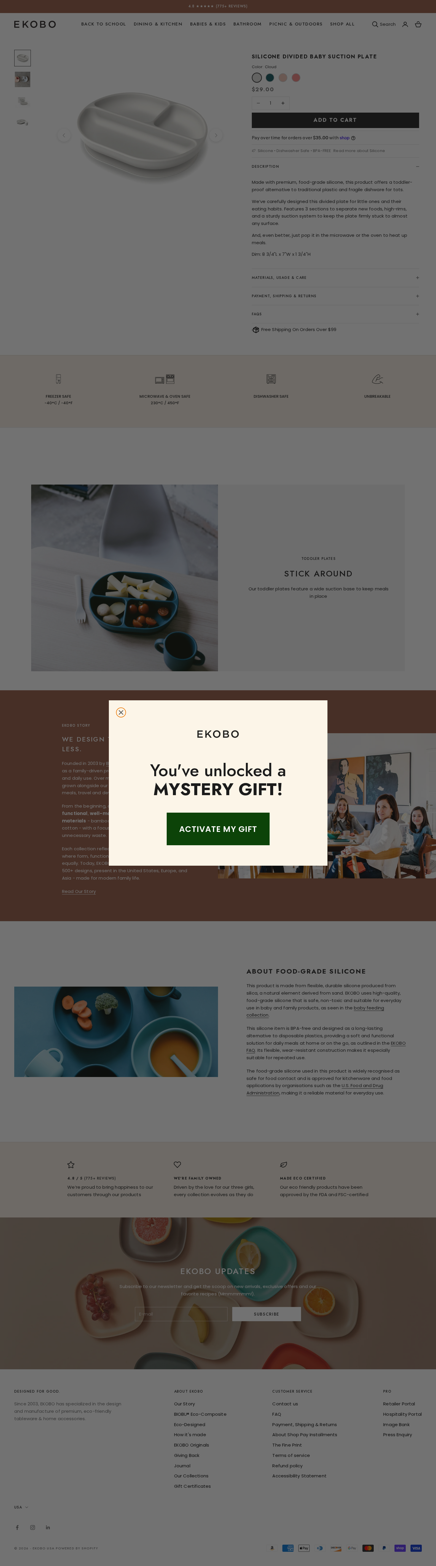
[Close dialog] (121, 712)
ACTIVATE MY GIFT (218, 829)
